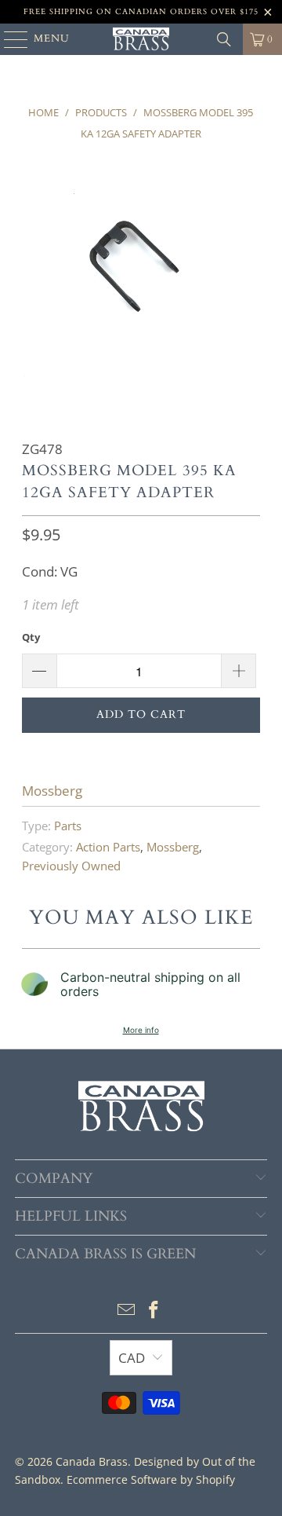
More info (141, 1029)
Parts (67, 825)
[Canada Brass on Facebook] (154, 1310)
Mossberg (52, 791)
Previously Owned (71, 865)
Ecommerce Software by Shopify (151, 1479)
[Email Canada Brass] (126, 1310)
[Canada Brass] (141, 39)
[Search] (224, 39)
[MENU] (8, 39)
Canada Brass (92, 1461)
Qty (31, 637)
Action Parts (108, 847)
